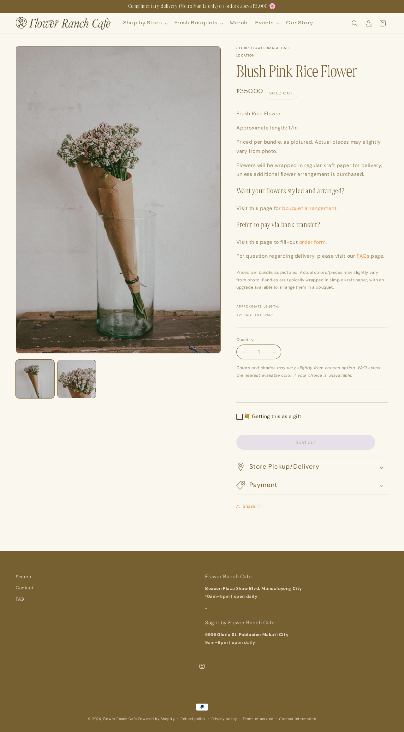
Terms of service (258, 719)
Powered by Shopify (156, 719)
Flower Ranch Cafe (120, 719)
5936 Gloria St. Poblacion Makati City (246, 634)
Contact (24, 588)
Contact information (297, 719)
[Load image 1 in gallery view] (35, 379)
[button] (144, 23)
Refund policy (193, 719)
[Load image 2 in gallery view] (76, 379)
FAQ (20, 599)
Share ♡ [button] (252, 506)
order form (312, 242)
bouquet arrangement (309, 208)
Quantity (244, 339)
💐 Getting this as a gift (272, 416)
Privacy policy (224, 719)
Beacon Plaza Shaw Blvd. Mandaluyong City (253, 588)
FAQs (363, 256)
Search (23, 576)
